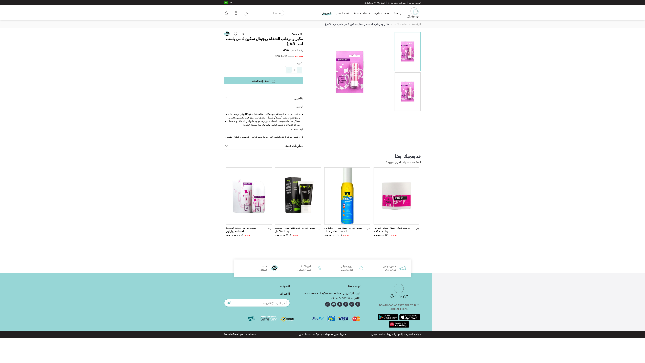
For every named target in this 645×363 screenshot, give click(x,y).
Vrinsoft (251, 334)
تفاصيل (298, 98)
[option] (407, 52)
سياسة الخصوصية (412, 334)
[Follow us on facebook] (357, 304)
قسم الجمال (342, 13)
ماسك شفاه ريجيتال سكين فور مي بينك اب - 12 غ (392, 229)
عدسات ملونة (382, 13)
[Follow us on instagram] (351, 304)
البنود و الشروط (394, 334)
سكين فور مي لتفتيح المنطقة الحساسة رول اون (241, 229)
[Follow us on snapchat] (339, 304)
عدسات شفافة (362, 13)
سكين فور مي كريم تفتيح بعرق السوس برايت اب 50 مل (295, 229)
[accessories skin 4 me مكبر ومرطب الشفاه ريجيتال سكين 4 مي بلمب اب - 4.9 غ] (408, 51)
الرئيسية (398, 13)
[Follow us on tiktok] (327, 304)
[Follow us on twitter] (345, 304)
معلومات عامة (294, 146)
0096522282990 (341, 298)
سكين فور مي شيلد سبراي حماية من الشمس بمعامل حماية (343, 229)
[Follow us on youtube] (333, 304)
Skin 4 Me (402, 24)
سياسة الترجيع (378, 334)
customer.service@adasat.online (322, 293)
